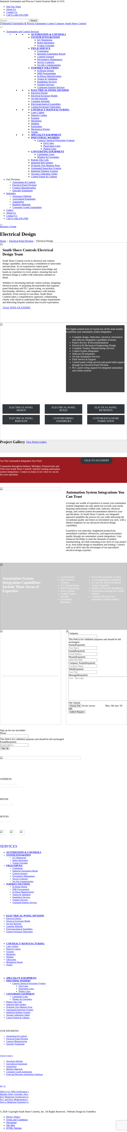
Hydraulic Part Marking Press (45, 165)
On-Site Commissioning (49, 65)
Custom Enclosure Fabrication (46, 107)
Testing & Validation (47, 79)
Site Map (10, 1125)
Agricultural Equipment (23, 199)
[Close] (1, 224)
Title (75, 669)
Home (3, 241)
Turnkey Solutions (45, 67)
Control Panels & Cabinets (44, 176)
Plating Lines (49, 148)
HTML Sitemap (14, 1128)
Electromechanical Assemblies (46, 104)
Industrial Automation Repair (51, 54)
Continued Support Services (51, 87)
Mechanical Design (40, 129)
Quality (34, 132)
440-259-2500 (7, 804)
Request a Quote (8, 226)
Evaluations (43, 51)
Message (78, 675)
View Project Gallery (36, 442)
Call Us (17, 15)
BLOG (3, 1086)
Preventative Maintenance (49, 59)
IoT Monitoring (44, 40)
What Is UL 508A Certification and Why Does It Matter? (25, 1091)
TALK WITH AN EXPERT (16, 307)
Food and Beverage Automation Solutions (24, 1074)
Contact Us (11, 12)
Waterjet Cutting (39, 115)
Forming (35, 118)
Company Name (81, 663)
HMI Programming (46, 73)
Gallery (9, 210)
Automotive (18, 201)
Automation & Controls (48, 34)
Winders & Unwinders (48, 157)
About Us (11, 9)
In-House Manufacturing (49, 76)
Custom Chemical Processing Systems (55, 140)
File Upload (74, 702)
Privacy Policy (13, 1117)
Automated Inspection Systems (46, 168)
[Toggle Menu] (1, 27)
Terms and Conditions (17, 1119)
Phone (76, 657)
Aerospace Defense (21, 196)
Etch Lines (48, 143)
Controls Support (45, 56)
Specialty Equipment (46, 134)
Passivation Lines (51, 146)
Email (76, 651)
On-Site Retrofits (39, 98)
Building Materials (21, 204)
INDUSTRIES (6, 1056)
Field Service (40, 48)
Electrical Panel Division (50, 90)
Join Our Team (13, 6)
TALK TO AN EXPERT (96, 460)
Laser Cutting (37, 112)
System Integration (45, 37)
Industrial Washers (45, 137)
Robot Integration (45, 42)
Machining (36, 121)
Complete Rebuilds (40, 101)
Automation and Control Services (22, 31)
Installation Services (47, 81)
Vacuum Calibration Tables (44, 174)
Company (73, 633)
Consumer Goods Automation (27, 207)
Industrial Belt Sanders (42, 162)
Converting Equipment (47, 151)
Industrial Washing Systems (44, 171)
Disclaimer (11, 1122)
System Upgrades (45, 45)
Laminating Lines (45, 154)
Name (76, 645)
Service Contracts (45, 62)
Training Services (45, 84)
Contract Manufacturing (50, 109)
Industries (11, 193)
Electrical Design (39, 93)
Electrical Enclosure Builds (44, 95)
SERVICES (8, 846)
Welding (35, 123)
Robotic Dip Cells (40, 160)
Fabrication (36, 126)
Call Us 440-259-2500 (17, 218)
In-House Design (45, 70)
